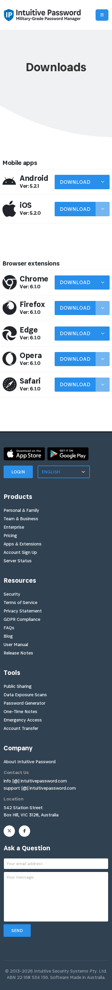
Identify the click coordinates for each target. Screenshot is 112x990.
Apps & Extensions (23, 544)
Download (75, 182)
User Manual (16, 644)
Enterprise (14, 527)
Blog (8, 636)
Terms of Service (20, 602)
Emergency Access (23, 720)
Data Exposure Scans (25, 694)
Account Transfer (21, 728)
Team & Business (21, 518)
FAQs (9, 627)
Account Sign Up (20, 552)
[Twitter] (9, 831)
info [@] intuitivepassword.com (35, 781)
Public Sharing (18, 686)
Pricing (10, 535)
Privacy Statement (23, 611)
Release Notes (18, 653)
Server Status (18, 560)
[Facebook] (24, 831)
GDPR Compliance (22, 619)
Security (12, 594)
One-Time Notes (20, 711)
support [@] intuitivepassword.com (40, 788)
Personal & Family (21, 510)
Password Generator (24, 703)
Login (18, 472)
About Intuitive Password (30, 761)
